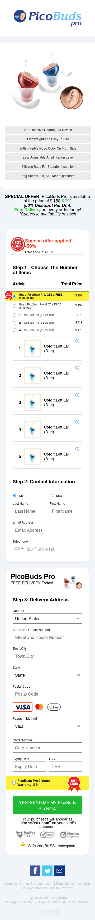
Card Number (22, 740)
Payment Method (25, 718)
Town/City (20, 648)
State (16, 667)
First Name (57, 503)
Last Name (20, 503)
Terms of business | (70, 883)
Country (18, 610)
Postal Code (21, 686)
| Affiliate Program (60, 888)
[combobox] (19, 549)
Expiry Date (21, 759)
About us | (11, 883)
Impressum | (46, 883)
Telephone (20, 541)
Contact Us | (28, 883)
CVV (52, 759)
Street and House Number (31, 630)
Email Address (23, 522)
